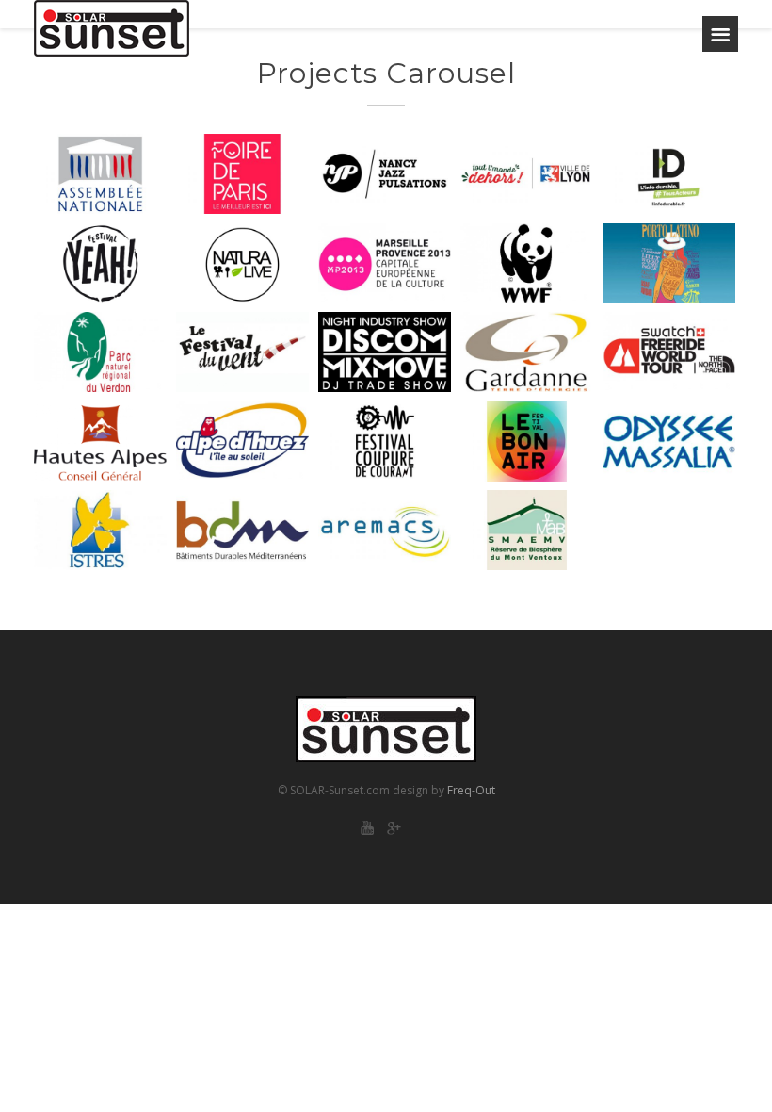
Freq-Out (471, 790)
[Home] (111, 28)
